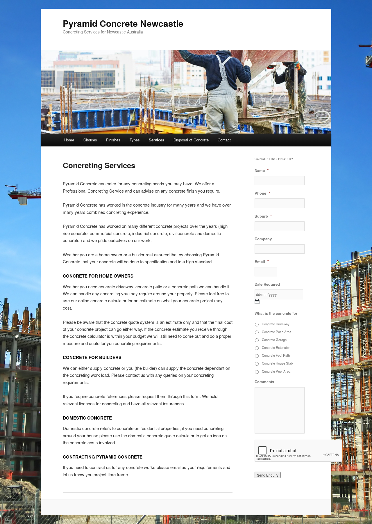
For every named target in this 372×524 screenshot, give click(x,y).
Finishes (113, 140)
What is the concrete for (276, 313)
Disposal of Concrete (191, 140)
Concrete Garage (274, 339)
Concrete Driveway (275, 323)
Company (263, 239)
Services (156, 140)
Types (135, 140)
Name (262, 170)
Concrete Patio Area (276, 331)
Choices (90, 140)
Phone (262, 193)
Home (69, 140)
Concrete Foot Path (276, 355)
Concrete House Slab (277, 363)
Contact (224, 140)
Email (262, 261)
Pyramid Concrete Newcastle (123, 23)
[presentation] (299, 451)
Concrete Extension (276, 347)
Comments (264, 381)
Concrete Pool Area (276, 371)
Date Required (267, 284)
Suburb (263, 216)
